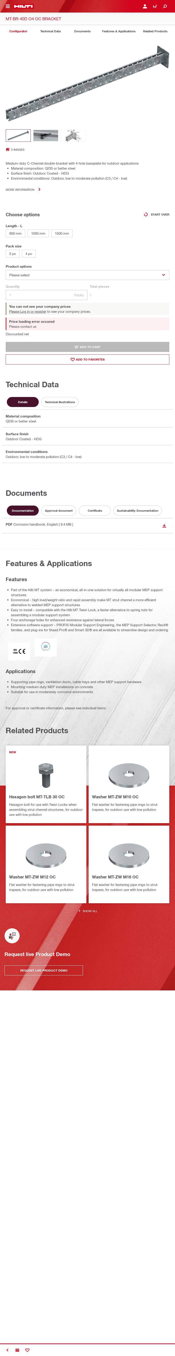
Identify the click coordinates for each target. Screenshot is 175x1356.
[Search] (165, 6)
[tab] (18, 31)
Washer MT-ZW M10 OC (115, 796)
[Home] (23, 6)
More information (20, 189)
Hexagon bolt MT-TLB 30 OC (36, 796)
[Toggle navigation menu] (8, 6)
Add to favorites (90, 359)
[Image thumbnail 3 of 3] (73, 135)
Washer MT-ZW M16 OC (115, 876)
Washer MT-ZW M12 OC (32, 876)
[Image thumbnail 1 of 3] (18, 135)
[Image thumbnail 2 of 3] (45, 135)
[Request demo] (17, 1350)
